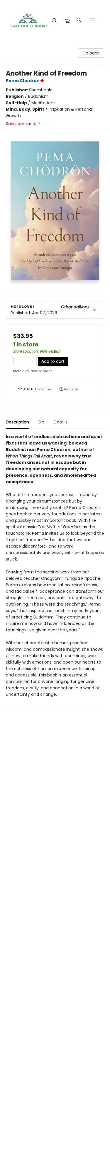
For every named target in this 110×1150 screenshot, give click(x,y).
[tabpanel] (55, 572)
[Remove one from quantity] (17, 361)
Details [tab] (60, 422)
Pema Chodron (23, 80)
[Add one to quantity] (32, 361)
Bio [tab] (41, 422)
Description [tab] (17, 422)
